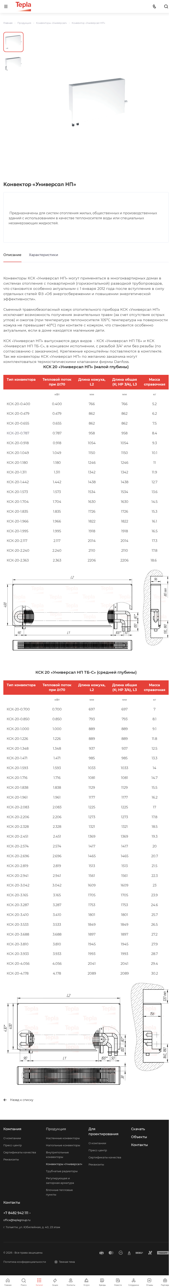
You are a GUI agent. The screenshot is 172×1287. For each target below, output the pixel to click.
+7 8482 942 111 (15, 1213)
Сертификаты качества (19, 1152)
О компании (12, 1138)
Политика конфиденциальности (24, 1261)
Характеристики (43, 255)
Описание (12, 255)
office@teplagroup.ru (16, 1220)
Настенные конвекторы (63, 1138)
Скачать (138, 1129)
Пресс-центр (12, 1145)
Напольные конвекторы (63, 1145)
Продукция (56, 1129)
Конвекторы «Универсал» (64, 1164)
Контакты (139, 1145)
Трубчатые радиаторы (62, 1171)
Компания (12, 1129)
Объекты (139, 1137)
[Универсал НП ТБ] (98, 102)
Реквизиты (11, 1159)
